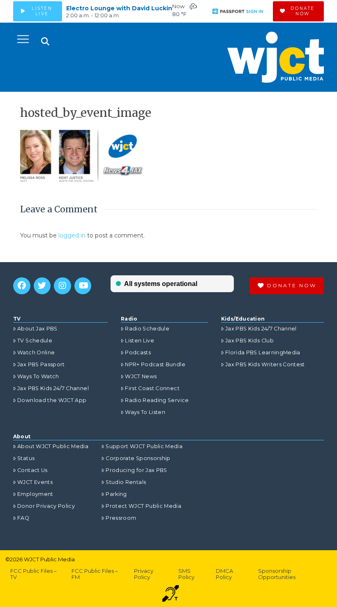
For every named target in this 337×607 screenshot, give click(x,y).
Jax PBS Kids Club (249, 340)
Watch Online (36, 352)
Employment (35, 494)
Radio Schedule (147, 329)
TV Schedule (34, 340)
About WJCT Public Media (52, 446)
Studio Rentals (126, 482)
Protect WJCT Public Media (143, 506)
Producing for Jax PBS (136, 470)
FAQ (23, 518)
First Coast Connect (152, 388)
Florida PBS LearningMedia (262, 352)
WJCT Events (35, 482)
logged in (71, 235)
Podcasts (138, 352)
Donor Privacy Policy (46, 506)
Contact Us (32, 470)
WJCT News (141, 376)
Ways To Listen (145, 412)
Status (26, 458)
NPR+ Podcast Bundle (155, 364)
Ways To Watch (38, 376)
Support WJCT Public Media (144, 446)
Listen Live (139, 340)
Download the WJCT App (51, 400)
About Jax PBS (37, 329)
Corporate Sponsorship (138, 458)
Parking (116, 494)
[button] (23, 39)
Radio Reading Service (157, 400)
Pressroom (121, 518)
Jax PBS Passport (41, 364)
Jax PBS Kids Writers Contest (265, 364)
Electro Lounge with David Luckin (119, 8)
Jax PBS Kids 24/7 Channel (53, 388)
